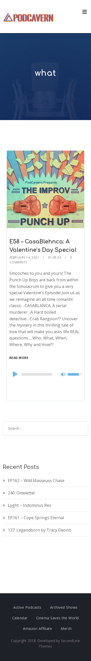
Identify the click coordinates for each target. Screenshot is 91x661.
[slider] (74, 377)
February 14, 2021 (24, 257)
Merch (66, 628)
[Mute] (63, 374)
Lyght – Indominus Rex (29, 505)
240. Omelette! (21, 493)
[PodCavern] (29, 16)
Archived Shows (64, 607)
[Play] (14, 374)
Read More (19, 358)
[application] (45, 374)
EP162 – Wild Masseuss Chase (36, 480)
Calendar (20, 618)
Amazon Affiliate (37, 628)
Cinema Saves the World (57, 618)
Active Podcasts (27, 607)
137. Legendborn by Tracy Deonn (39, 530)
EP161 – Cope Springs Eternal (36, 517)
